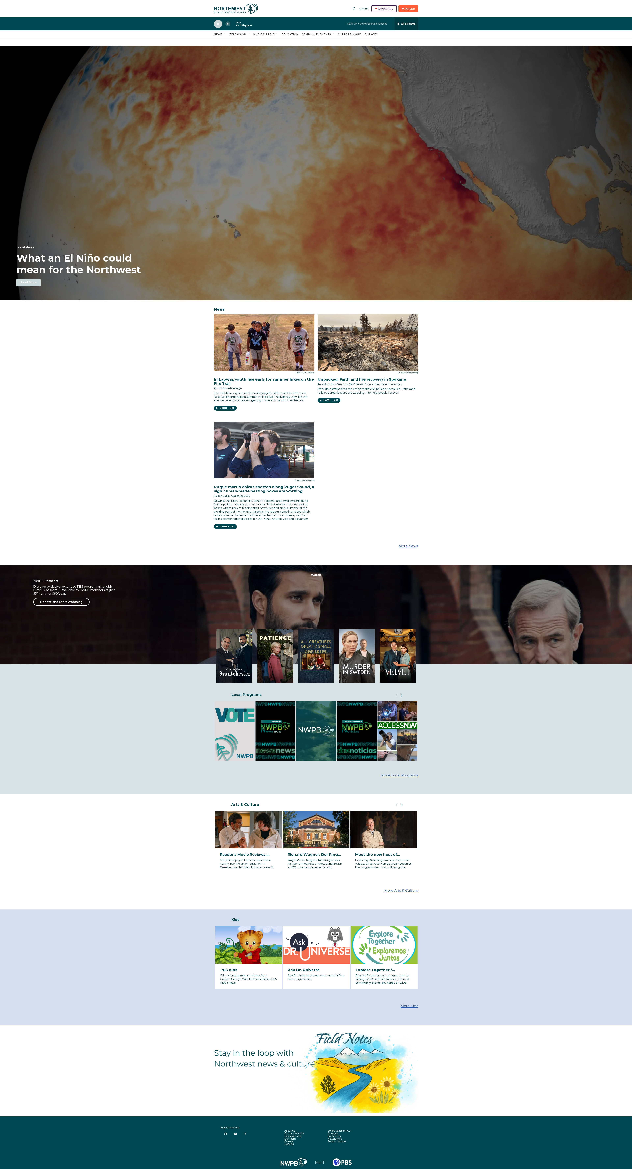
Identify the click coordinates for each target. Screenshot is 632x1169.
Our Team (290, 1139)
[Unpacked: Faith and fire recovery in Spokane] (368, 342)
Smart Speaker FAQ (339, 1131)
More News (408, 546)
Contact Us (334, 1136)
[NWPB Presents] (316, 731)
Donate (410, 8)
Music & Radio (264, 34)
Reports (289, 1144)
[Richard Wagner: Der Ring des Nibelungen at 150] (316, 829)
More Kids (409, 1006)
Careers (288, 1141)
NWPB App (385, 9)
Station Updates (337, 1141)
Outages (371, 34)
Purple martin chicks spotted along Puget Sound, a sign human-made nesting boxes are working (264, 489)
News (218, 34)
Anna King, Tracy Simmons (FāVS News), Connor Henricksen (352, 384)
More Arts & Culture (401, 890)
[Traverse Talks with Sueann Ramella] (519, 731)
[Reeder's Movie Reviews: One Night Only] (451, 829)
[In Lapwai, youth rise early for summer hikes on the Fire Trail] (264, 342)
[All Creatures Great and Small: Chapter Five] (316, 656)
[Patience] (275, 656)
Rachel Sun (220, 388)
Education (290, 34)
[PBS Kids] (248, 945)
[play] (218, 24)
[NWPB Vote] (235, 731)
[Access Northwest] (397, 731)
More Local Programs (399, 775)
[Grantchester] (234, 656)
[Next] (401, 695)
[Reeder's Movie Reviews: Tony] (248, 829)
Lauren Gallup (222, 495)
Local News (25, 247)
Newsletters (335, 1139)
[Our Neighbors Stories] (438, 731)
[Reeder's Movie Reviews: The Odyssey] (519, 829)
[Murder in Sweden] (357, 656)
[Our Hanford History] (479, 731)
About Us (289, 1131)
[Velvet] (398, 656)
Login (363, 8)
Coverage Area (292, 1136)
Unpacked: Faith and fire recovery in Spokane (362, 379)
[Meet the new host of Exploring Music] (383, 829)
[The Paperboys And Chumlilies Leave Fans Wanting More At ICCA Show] (586, 829)
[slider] (233, 24)
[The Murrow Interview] (560, 731)
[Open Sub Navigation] (225, 34)
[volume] (228, 24)
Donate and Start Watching (61, 602)
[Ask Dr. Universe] (316, 945)
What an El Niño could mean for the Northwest (78, 264)
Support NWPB (349, 34)
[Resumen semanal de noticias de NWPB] (357, 731)
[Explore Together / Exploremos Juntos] (384, 945)
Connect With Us (294, 1133)
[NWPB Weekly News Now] (275, 731)
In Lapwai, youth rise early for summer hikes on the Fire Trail (264, 381)
